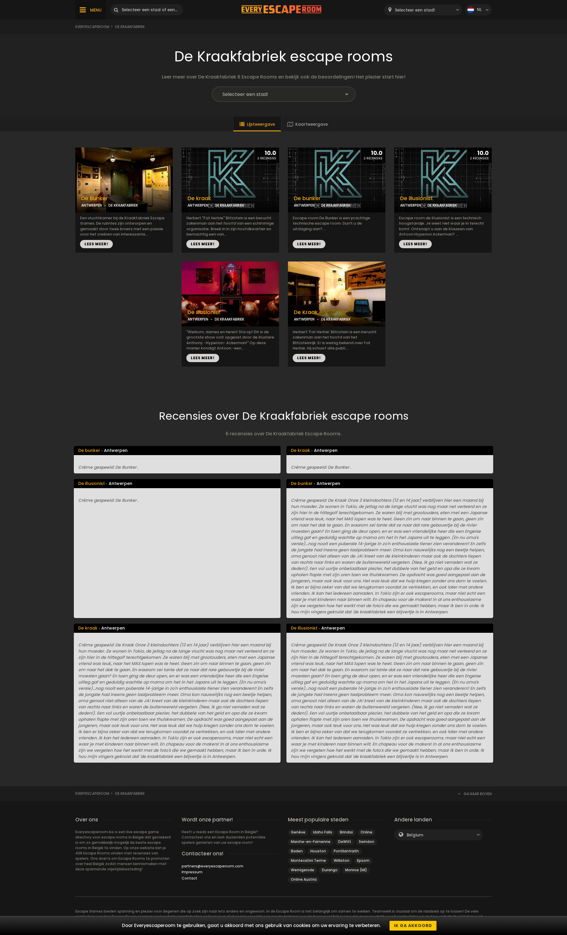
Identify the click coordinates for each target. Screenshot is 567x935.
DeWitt (344, 841)
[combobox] (423, 9)
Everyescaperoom (92, 26)
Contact (189, 878)
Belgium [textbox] (415, 835)
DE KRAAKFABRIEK (123, 205)
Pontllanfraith (346, 851)
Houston (318, 851)
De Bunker (94, 198)
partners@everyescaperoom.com (212, 866)
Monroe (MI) (356, 869)
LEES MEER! (96, 243)
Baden (297, 851)
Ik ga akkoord (413, 926)
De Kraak (306, 312)
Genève (298, 832)
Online (366, 832)
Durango (330, 869)
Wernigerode (302, 869)
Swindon (366, 841)
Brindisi (346, 832)
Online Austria (304, 879)
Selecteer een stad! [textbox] (415, 10)
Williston (341, 860)
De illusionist (416, 198)
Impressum (192, 871)
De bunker (307, 198)
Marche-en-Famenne (310, 841)
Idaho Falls (322, 832)
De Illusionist (204, 312)
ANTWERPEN (91, 205)
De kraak (199, 198)
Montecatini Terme (308, 860)
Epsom (363, 860)
